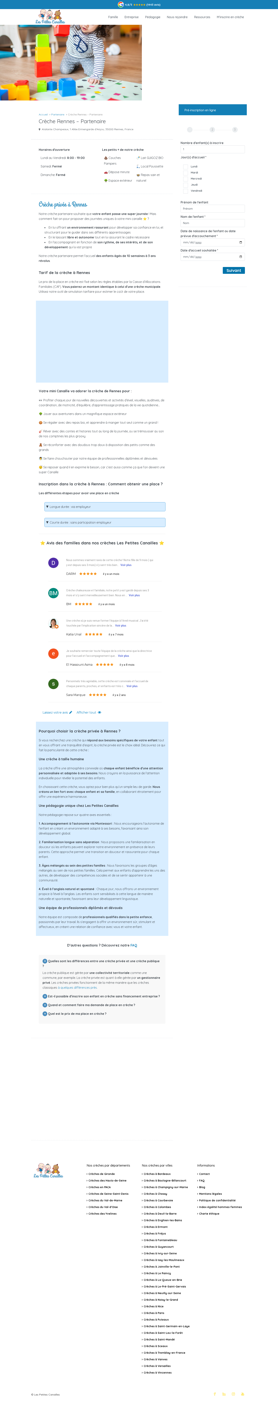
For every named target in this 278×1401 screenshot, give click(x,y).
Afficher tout (86, 712)
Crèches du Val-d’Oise (103, 1207)
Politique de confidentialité (217, 1200)
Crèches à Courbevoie (158, 1200)
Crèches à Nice (154, 1306)
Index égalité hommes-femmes (220, 1207)
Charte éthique (209, 1213)
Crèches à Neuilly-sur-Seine (162, 1293)
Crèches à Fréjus (155, 1233)
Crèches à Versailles (157, 1366)
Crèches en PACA (100, 1187)
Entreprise (131, 17)
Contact (204, 1174)
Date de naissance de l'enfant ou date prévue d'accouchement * (208, 233)
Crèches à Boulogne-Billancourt (165, 1180)
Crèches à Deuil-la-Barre (160, 1213)
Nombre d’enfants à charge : (72, 312)
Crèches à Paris (154, 1313)
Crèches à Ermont (156, 1227)
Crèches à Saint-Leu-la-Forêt (163, 1333)
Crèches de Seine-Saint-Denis (108, 1194)
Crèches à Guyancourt (159, 1246)
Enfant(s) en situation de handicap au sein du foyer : (85, 329)
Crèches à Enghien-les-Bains (163, 1220)
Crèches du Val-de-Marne (105, 1200)
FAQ (133, 945)
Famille (113, 17)
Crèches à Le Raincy (157, 1273)
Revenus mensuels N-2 (67, 341)
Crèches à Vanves (155, 1359)
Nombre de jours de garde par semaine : (81, 357)
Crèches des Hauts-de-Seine (108, 1180)
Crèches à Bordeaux (157, 1174)
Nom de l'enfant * (193, 217)
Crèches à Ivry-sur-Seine (160, 1253)
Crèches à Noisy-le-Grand (161, 1299)
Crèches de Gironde (102, 1174)
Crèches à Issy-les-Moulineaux (164, 1260)
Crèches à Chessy (155, 1194)
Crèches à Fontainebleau (160, 1240)
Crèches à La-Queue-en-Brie (163, 1280)
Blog (202, 1187)
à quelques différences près (77, 987)
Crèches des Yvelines (102, 1213)
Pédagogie (152, 17)
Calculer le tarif (105, 371)
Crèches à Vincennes (158, 1372)
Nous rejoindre (177, 17)
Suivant (234, 270)
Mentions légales (210, 1194)
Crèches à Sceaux (156, 1346)
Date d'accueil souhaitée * (199, 250)
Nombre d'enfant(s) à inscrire (202, 143)
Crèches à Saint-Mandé (159, 1339)
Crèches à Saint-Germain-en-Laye (167, 1326)
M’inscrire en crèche (230, 17)
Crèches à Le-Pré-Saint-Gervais (165, 1286)
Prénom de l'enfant (194, 202)
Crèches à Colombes (157, 1207)
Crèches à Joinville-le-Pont (162, 1266)
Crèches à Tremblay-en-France (164, 1352)
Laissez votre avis (55, 712)
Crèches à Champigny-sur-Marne (166, 1187)
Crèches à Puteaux (156, 1319)
